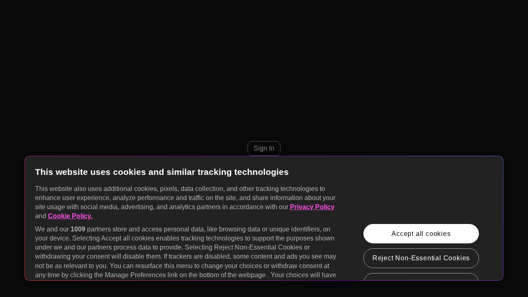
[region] (264, 218)
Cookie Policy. (70, 215)
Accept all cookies (420, 233)
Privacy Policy (312, 206)
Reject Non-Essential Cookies (421, 258)
